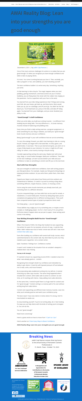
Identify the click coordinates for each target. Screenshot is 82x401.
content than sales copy (25, 232)
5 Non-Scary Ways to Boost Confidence (42, 321)
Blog (67, 4)
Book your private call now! (65, 0)
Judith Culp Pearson (39, 68)
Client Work (51, 4)
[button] (18, 396)
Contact (63, 4)
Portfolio (57, 4)
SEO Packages (74, 4)
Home (12, 4)
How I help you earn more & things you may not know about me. (30, 4)
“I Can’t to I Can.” (51, 317)
